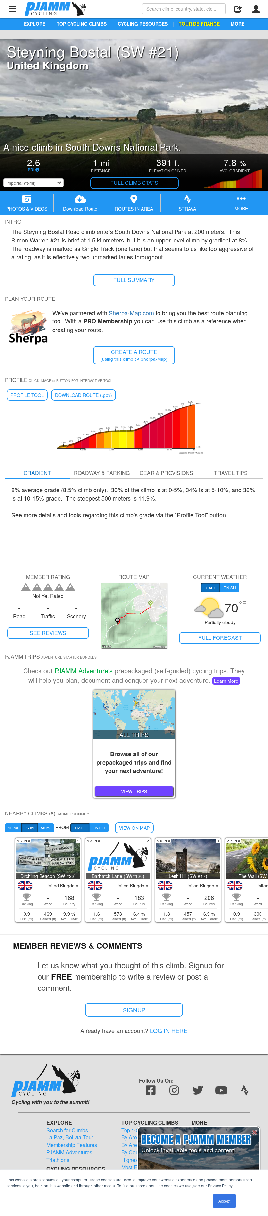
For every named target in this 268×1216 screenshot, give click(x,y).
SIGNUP (134, 1009)
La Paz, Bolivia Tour (69, 1137)
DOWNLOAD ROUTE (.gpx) (83, 395)
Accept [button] (224, 1201)
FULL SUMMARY (134, 280)
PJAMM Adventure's (84, 670)
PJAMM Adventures (69, 1152)
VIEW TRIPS (134, 791)
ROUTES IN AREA (134, 208)
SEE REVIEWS (48, 633)
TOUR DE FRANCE (199, 24)
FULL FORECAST (220, 637)
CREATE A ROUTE (134, 355)
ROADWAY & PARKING (102, 472)
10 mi (13, 827)
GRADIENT (37, 472)
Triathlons (57, 1160)
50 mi (46, 827)
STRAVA (187, 208)
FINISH (98, 827)
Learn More (226, 681)
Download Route (80, 208)
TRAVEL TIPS (231, 472)
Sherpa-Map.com (131, 312)
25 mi (29, 827)
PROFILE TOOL (27, 395)
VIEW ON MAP (134, 828)
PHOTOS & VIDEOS (26, 208)
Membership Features (71, 1145)
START (80, 827)
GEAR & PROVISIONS (166, 472)
